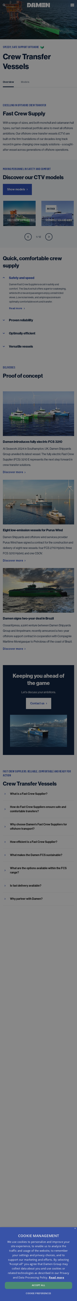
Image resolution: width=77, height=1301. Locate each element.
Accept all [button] (38, 1285)
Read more (56, 1277)
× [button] (75, 1228)
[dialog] (38, 1264)
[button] (38, 1293)
